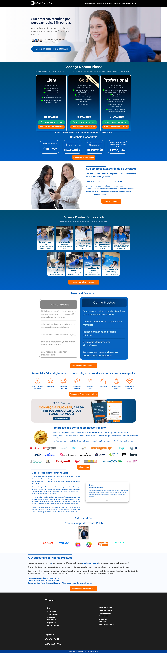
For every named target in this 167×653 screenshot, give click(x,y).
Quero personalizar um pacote (83, 282)
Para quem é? (107, 3)
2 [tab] (101, 500)
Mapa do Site (51, 622)
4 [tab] (107, 500)
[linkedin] (58, 639)
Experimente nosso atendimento (83, 588)
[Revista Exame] (48, 546)
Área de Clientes (53, 626)
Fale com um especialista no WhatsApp (51, 49)
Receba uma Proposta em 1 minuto (83, 394)
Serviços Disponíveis (106, 624)
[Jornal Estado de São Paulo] (64, 546)
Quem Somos (51, 611)
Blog (48, 608)
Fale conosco (83, 467)
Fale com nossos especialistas (83, 366)
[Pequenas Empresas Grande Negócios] (103, 546)
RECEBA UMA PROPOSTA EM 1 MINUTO (51, 127)
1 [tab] (99, 500)
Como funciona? (90, 3)
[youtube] (50, 639)
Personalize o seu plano (84, 157)
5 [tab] (109, 500)
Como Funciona (52, 614)
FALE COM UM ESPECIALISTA (52, 122)
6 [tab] (112, 500)
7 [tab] (115, 500)
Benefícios (117, 3)
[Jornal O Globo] (78, 546)
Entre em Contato (105, 607)
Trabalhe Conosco (105, 610)
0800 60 (129, 3)
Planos (99, 3)
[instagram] (55, 639)
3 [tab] (104, 500)
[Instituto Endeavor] (119, 546)
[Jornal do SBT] (89, 546)
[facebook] (46, 639)
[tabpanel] (107, 490)
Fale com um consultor (111, 201)
